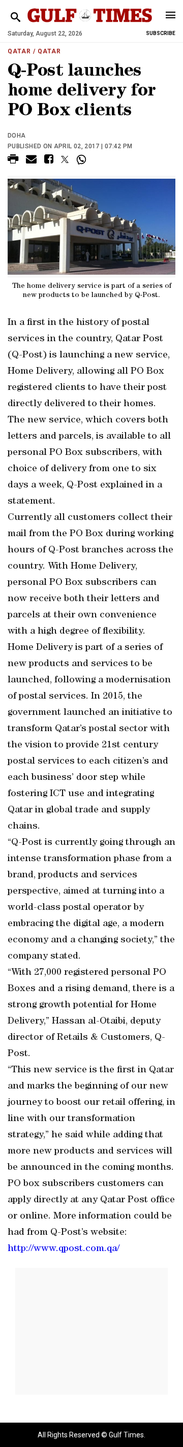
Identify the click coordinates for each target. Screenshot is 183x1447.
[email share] (31, 161)
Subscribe (160, 33)
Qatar (19, 51)
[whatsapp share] (82, 159)
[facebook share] (48, 161)
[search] (15, 17)
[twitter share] (64, 159)
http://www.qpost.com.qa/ (63, 1249)
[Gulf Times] (90, 25)
